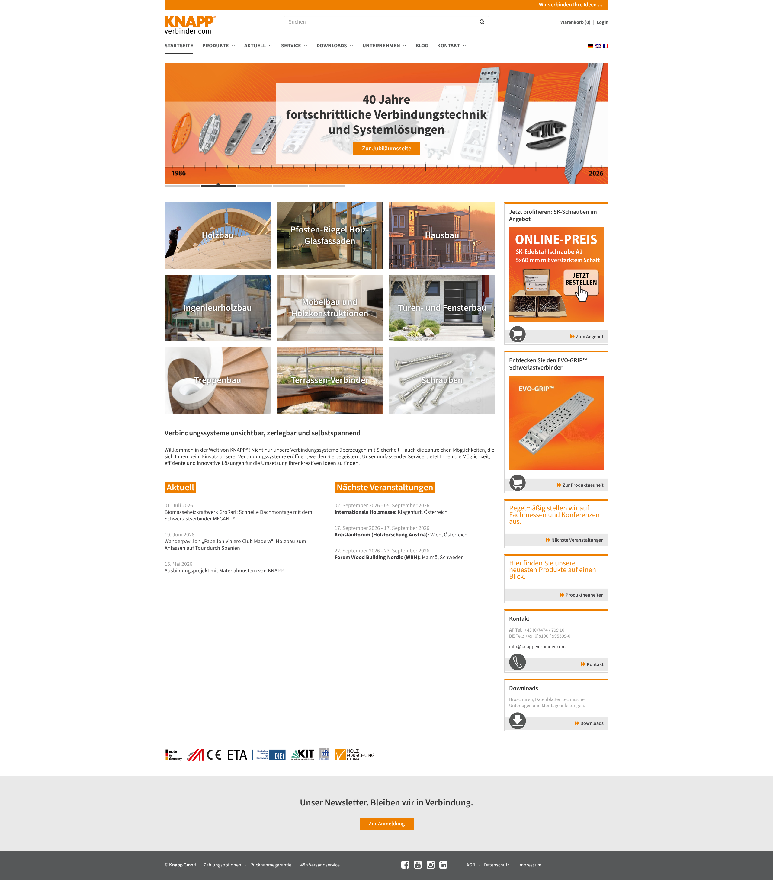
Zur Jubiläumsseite (386, 148)
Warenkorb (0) (576, 22)
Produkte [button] (216, 46)
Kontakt (595, 664)
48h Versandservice (320, 865)
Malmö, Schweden (399, 557)
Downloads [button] (332, 46)
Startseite (179, 46)
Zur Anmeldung (387, 823)
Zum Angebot (589, 336)
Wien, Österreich (401, 535)
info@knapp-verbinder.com (537, 646)
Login (602, 22)
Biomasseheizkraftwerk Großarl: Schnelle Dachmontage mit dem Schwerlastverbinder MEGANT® (238, 515)
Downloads (591, 723)
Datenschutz (497, 865)
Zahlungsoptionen (223, 865)
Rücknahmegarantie (271, 865)
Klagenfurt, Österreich (391, 512)
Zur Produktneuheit (583, 485)
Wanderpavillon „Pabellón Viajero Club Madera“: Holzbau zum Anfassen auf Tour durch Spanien (235, 545)
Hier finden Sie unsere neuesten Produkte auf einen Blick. (552, 570)
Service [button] (291, 46)
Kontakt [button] (449, 46)
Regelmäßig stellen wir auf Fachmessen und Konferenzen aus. (554, 515)
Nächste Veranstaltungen (577, 540)
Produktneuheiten (584, 595)
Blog (421, 46)
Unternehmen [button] (381, 46)
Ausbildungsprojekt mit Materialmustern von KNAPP (224, 570)
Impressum (529, 865)
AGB (471, 865)
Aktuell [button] (255, 46)
